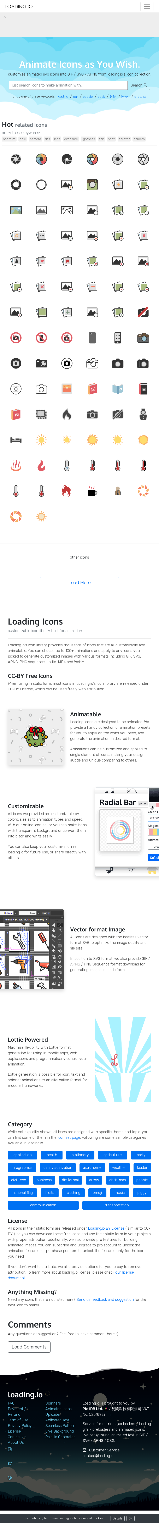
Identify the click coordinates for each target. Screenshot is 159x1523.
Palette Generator (60, 1437)
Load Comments (29, 1347)
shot (111, 139)
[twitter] (14, 1467)
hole (23, 139)
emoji (97, 1192)
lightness (88, 139)
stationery (80, 1155)
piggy (142, 1192)
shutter (124, 139)
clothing (73, 1192)
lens (57, 139)
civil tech (18, 1180)
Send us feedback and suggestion (105, 1299)
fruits (49, 1192)
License (14, 1431)
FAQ (11, 1403)
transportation (117, 1205)
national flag (22, 1192)
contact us (17, 1437)
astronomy (92, 1167)
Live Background (59, 1431)
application (22, 1155)
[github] (14, 1481)
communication (43, 1205)
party (141, 1155)
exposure (71, 139)
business (44, 1180)
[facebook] (14, 1453)
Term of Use (18, 1420)
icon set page (69, 1137)
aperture (9, 139)
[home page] (19, 6)
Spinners (53, 1403)
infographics (22, 1167)
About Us (16, 1442)
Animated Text (57, 1420)
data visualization (57, 1167)
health (52, 1155)
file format (70, 1180)
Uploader (53, 1414)
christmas (117, 1180)
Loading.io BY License (106, 1228)
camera (35, 139)
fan (101, 139)
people (142, 1180)
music (119, 1192)
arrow (94, 1180)
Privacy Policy (20, 1425)
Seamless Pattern (60, 1425)
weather (119, 1167)
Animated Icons (58, 1409)
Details (118, 1518)
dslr (47, 139)
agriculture (113, 1155)
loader (142, 1167)
